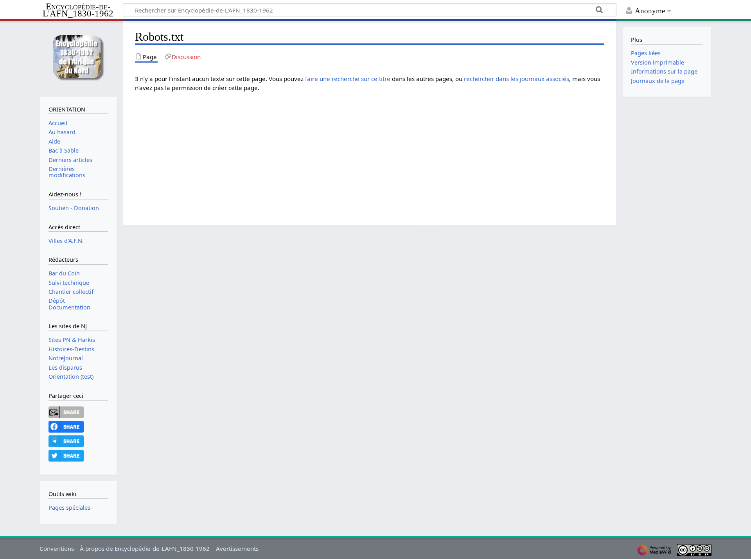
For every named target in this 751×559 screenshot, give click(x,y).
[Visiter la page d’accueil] (78, 57)
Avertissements (237, 548)
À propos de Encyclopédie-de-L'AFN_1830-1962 (145, 548)
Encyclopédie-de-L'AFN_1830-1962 (78, 10)
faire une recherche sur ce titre (347, 79)
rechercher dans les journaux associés (516, 79)
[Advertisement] (369, 153)
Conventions (57, 548)
